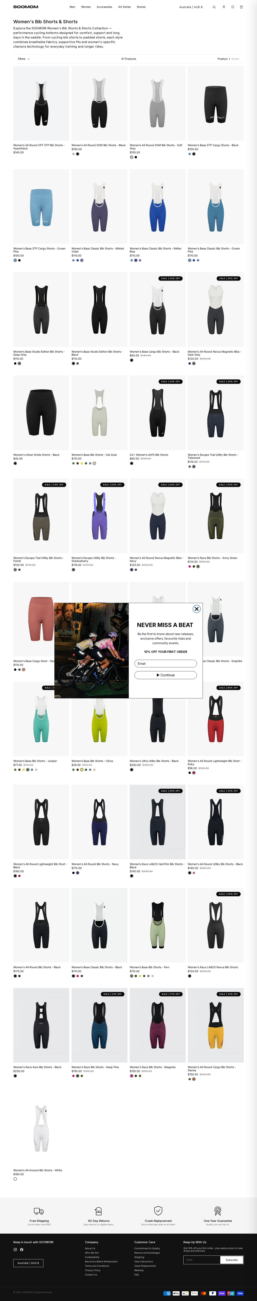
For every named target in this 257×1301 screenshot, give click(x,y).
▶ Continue (166, 675)
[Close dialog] (197, 609)
